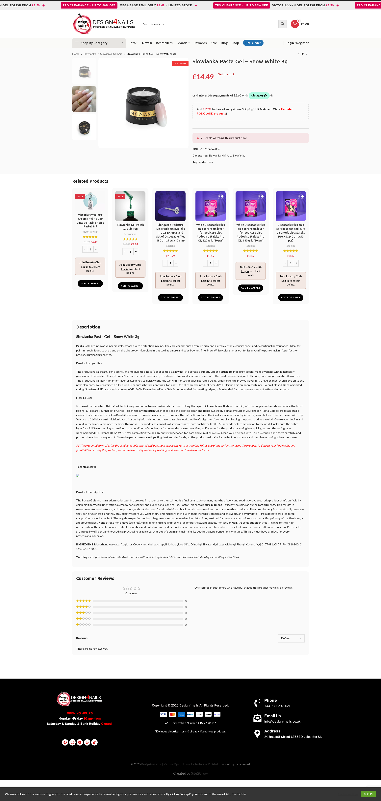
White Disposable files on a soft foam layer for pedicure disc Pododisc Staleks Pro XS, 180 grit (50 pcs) (250, 232)
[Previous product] (299, 54)
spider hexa (206, 162)
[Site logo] (104, 23)
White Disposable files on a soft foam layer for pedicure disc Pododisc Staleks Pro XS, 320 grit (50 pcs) (210, 232)
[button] (90, 283)
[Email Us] (257, 718)
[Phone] (257, 703)
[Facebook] (65, 742)
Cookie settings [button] (348, 794)
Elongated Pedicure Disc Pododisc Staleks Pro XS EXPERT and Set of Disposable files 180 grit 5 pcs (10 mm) (170, 232)
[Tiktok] (94, 742)
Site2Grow (199, 773)
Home (76, 53)
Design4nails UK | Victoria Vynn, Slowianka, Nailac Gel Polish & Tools (183, 764)
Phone (270, 700)
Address (272, 731)
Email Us (272, 715)
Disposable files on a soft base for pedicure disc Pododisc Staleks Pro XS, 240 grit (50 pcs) (290, 232)
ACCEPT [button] (369, 794)
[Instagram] (72, 742)
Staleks (170, 245)
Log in (85, 266)
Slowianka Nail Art (111, 53)
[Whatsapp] (87, 742)
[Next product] (307, 54)
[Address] (257, 734)
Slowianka (90, 53)
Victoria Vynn (90, 231)
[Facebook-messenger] (80, 742)
